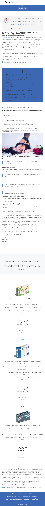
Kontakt (30, 493)
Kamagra (4, 248)
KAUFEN (22, 332)
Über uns (25, 493)
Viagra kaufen (5, 239)
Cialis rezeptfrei (29, 56)
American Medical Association (18, 24)
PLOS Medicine (33, 130)
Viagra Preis (5, 245)
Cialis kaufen (5, 241)
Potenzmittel (5, 247)
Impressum (19, 493)
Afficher (24, 8)
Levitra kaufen (5, 243)
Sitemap (13, 493)
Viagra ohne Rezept (11, 37)
